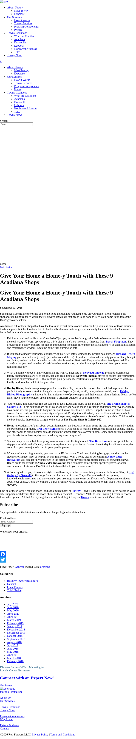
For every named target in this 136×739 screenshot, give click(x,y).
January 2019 (14, 626)
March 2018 (14, 658)
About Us (5, 697)
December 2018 (16, 629)
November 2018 (16, 632)
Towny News (7, 710)
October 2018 (14, 635)
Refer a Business (9, 725)
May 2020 (13, 610)
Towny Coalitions (10, 706)
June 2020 (13, 607)
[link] (15, 7)
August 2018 (14, 642)
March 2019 (14, 619)
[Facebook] (68, 554)
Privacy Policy (40, 734)
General (19, 566)
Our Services (7, 700)
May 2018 (13, 651)
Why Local (6, 719)
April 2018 (13, 654)
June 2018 (13, 648)
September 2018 (16, 639)
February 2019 (15, 623)
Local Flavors (14, 587)
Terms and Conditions (62, 734)
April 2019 (13, 616)
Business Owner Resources (22, 580)
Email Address (8, 518)
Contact (4, 728)
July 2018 (12, 645)
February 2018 (15, 661)
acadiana (45, 566)
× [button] (1, 61)
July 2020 (12, 604)
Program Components (12, 716)
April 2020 (13, 613)
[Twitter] (68, 560)
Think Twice (14, 590)
